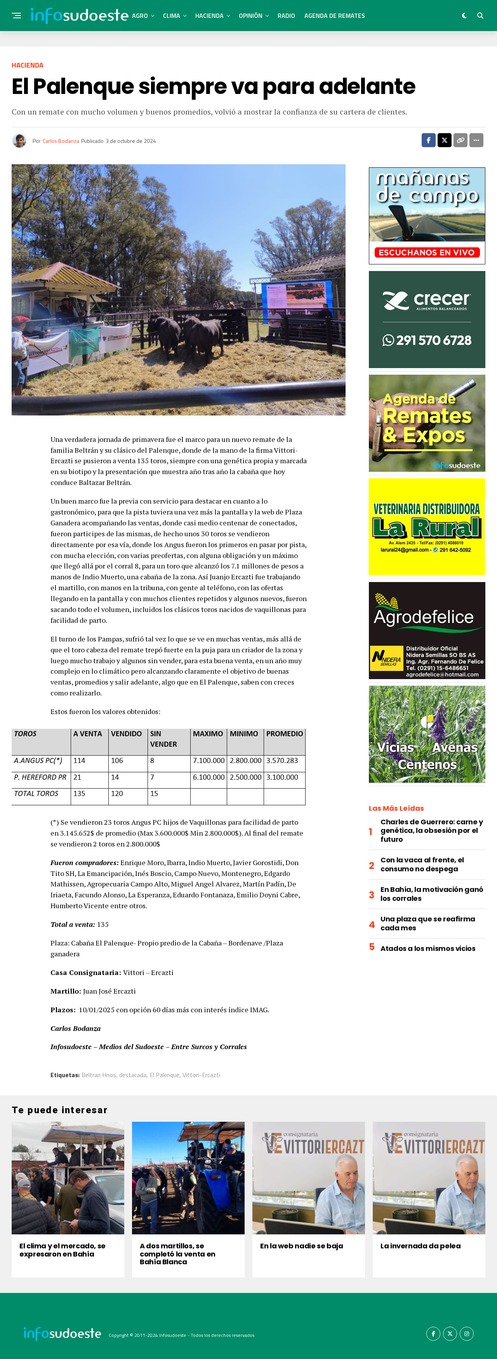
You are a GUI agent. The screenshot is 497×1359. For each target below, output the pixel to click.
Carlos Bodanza (61, 141)
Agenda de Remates (334, 15)
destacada (132, 1075)
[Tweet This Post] (445, 140)
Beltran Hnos (99, 1075)
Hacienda (209, 15)
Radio (286, 15)
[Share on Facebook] (429, 140)
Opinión (250, 15)
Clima (171, 15)
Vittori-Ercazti (201, 1075)
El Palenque (164, 1075)
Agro (140, 15)
